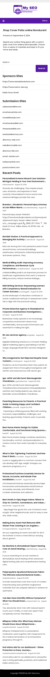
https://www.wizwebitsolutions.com (19, 81)
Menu (44, 20)
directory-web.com (11, 139)
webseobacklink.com (12, 106)
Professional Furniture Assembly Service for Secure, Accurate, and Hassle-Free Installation (24, 476)
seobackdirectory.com (13, 134)
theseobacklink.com (12, 128)
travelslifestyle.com (11, 117)
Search (6, 62)
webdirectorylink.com (12, 145)
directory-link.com (11, 151)
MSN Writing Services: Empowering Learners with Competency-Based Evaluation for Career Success (24, 288)
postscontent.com (11, 167)
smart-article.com (11, 156)
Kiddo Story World (11, 92)
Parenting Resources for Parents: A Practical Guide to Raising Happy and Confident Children (24, 404)
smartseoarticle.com (12, 112)
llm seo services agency (14, 335)
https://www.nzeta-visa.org (15, 87)
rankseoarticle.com (11, 162)
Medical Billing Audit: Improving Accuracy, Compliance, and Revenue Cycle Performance (23, 265)
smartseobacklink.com (13, 123)
